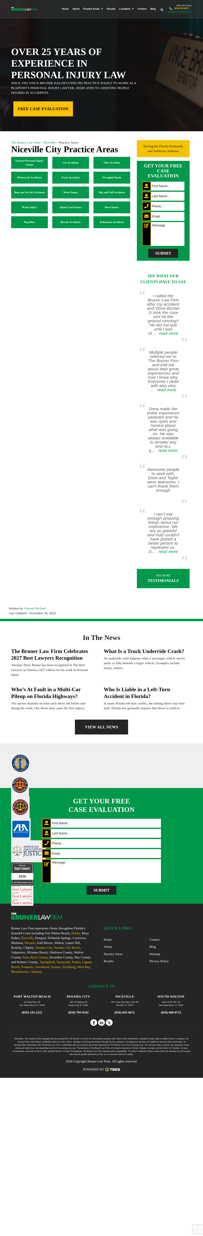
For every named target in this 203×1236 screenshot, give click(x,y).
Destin (75, 933)
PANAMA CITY (78, 996)
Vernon (55, 967)
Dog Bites (29, 222)
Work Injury (70, 192)
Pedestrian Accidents (112, 222)
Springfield (47, 962)
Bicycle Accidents (71, 222)
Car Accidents (71, 162)
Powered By (93, 1069)
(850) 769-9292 (78, 1012)
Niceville (27, 938)
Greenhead (42, 967)
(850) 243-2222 (32, 1012)
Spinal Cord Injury (71, 207)
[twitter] (109, 1022)
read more (168, 333)
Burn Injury (112, 207)
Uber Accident (112, 162)
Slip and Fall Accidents (112, 192)
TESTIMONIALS (163, 578)
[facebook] (93, 1022)
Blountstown (19, 971)
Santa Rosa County (35, 957)
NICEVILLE (124, 996)
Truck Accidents (70, 177)
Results (111, 9)
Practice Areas (91, 9)
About (76, 9)
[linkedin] (101, 1022)
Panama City (43, 947)
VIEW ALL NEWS (101, 727)
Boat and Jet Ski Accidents (29, 192)
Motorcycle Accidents (29, 177)
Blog (153, 9)
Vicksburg (68, 967)
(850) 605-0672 (181, 8)
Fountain (27, 967)
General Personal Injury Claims (29, 162)
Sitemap (155, 954)
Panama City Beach (67, 947)
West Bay (83, 967)
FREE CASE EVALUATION (43, 109)
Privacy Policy (159, 961)
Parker (76, 962)
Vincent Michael (35, 608)
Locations (124, 9)
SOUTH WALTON (171, 996)
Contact (142, 9)
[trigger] (164, 9)
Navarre (30, 943)
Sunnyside (63, 962)
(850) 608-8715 (171, 1012)
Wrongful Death (111, 177)
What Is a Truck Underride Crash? (144, 651)
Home (65, 9)
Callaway (36, 971)
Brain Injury (29, 207)
